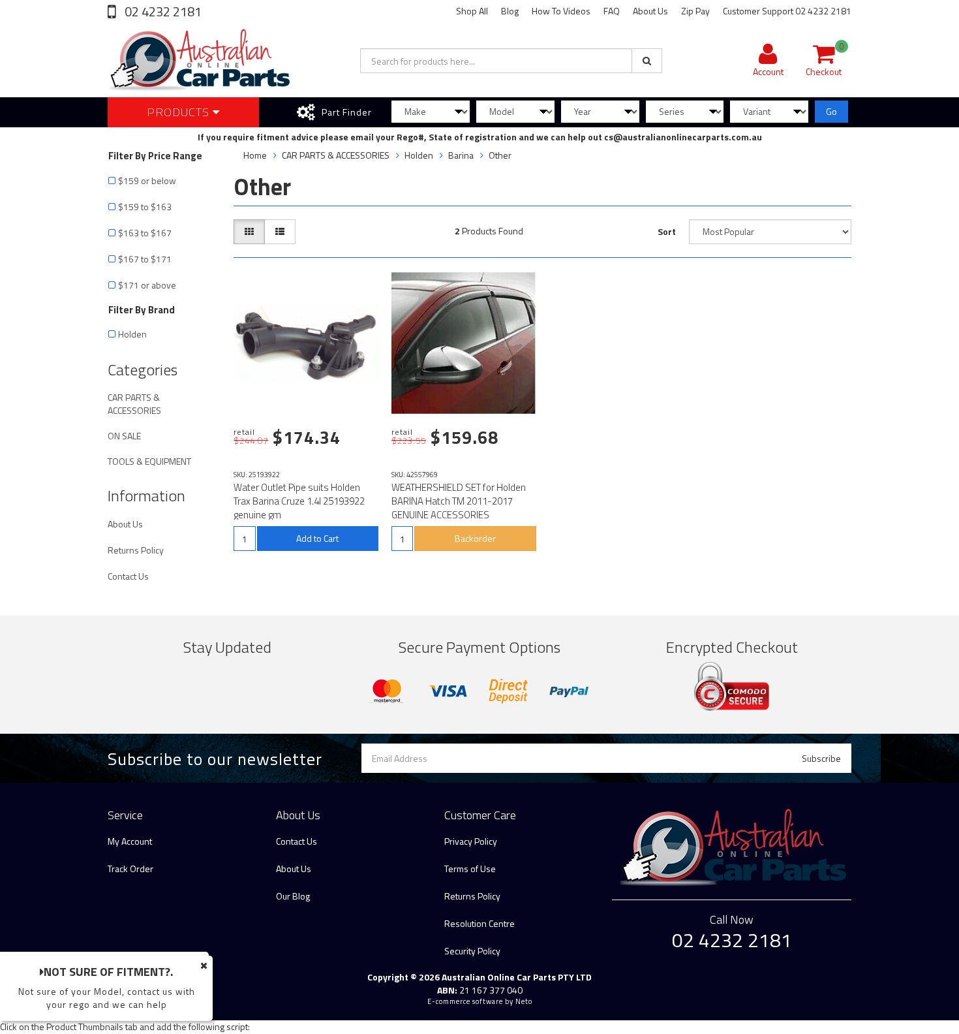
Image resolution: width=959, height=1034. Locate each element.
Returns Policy (136, 550)
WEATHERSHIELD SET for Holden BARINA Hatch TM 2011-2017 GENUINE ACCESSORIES (458, 501)
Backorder (475, 538)
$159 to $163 (145, 206)
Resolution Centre (479, 923)
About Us (650, 11)
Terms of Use (470, 868)
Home (255, 155)
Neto (523, 1001)
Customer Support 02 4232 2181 (787, 11)
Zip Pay (695, 11)
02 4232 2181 (162, 11)
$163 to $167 (145, 233)
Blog (510, 11)
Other (500, 155)
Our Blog (293, 896)
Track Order (130, 868)
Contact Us (128, 576)
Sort (667, 231)
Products (180, 112)
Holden (133, 334)
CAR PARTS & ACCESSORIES (134, 403)
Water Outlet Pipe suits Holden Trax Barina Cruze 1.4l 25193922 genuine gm (299, 501)
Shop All (472, 11)
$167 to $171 (145, 259)
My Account (130, 841)
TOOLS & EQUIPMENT (149, 461)
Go (831, 111)
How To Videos (561, 11)
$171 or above (147, 285)
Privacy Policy (470, 841)
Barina (461, 155)
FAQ (611, 11)
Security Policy (472, 951)
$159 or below (147, 180)
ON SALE (124, 436)
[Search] (647, 60)
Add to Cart (317, 538)
